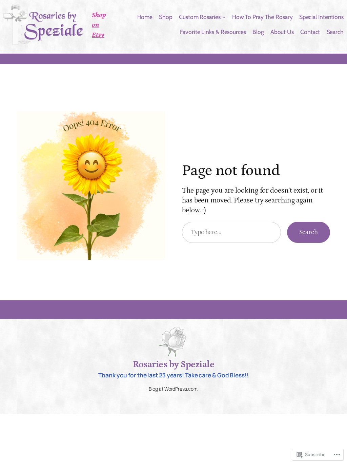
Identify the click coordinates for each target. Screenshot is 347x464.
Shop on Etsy (99, 24)
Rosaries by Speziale (173, 364)
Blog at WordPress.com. (174, 389)
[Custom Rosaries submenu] (224, 17)
